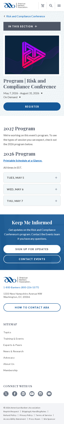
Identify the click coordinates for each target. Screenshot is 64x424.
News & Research (13, 351)
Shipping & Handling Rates (34, 411)
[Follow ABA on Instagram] (40, 395)
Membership (10, 370)
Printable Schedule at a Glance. (22, 160)
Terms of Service (44, 415)
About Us (8, 363)
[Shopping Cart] (42, 5)
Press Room (34, 419)
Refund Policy (9, 415)
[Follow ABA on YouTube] (31, 395)
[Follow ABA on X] (6, 395)
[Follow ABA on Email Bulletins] (49, 395)
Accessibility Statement (14, 419)
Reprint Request (11, 411)
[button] (50, 5)
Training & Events (13, 338)
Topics (7, 332)
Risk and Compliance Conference (25, 16)
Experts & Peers (12, 344)
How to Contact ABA (32, 307)
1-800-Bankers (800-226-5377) (21, 287)
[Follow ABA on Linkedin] (23, 395)
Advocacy (9, 357)
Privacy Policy (26, 415)
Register (32, 106)
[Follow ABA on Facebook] (14, 395)
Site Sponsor (49, 419)
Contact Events (32, 259)
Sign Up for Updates (32, 249)
